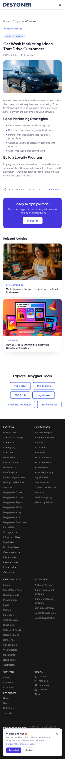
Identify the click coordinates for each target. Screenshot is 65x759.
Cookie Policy (27, 744)
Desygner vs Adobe (13, 497)
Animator (7, 487)
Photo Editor (9, 527)
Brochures (8, 625)
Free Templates (11, 472)
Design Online (10, 432)
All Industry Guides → (44, 502)
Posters (7, 610)
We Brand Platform (43, 585)
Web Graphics (10, 650)
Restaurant (39, 492)
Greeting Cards (11, 620)
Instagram (43, 681)
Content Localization (45, 613)
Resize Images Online (14, 477)
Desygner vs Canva (12, 492)
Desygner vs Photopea (14, 522)
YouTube (42, 676)
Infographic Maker (12, 537)
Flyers (6, 605)
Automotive (40, 442)
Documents (9, 655)
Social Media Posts (12, 590)
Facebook (54, 189)
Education (39, 452)
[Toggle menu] (60, 5)
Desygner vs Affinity (12, 507)
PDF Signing (44, 385)
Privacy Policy (13, 744)
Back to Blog (14, 28)
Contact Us (9, 687)
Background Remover (14, 482)
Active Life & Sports (44, 432)
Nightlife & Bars (42, 477)
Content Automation (44, 618)
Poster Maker (9, 567)
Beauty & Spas (41, 447)
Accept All (14, 750)
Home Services (42, 467)
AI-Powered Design (13, 437)
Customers (9, 682)
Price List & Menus (12, 630)
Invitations (8, 615)
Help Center (9, 708)
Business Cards (11, 595)
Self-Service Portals (44, 608)
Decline (29, 750)
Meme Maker (9, 557)
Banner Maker (49, 404)
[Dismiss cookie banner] (57, 734)
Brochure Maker (11, 547)
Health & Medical (42, 462)
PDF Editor (20, 385)
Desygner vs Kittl (11, 517)
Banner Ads (9, 640)
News (6, 698)
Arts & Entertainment (44, 437)
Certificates (9, 665)
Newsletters (9, 660)
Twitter (31, 189)
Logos (6, 585)
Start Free (32, 220)
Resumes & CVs (11, 635)
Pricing (6, 677)
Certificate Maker (12, 552)
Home (6, 21)
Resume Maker (10, 562)
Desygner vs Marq (12, 512)
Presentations (10, 600)
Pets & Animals (41, 482)
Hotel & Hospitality (43, 472)
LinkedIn (42, 189)
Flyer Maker (8, 542)
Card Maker (9, 572)
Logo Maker (43, 395)
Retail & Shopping (43, 497)
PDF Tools (20, 395)
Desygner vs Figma (12, 502)
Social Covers (10, 645)
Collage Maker (10, 532)
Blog (15, 21)
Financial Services (43, 457)
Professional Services (45, 487)
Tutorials (7, 713)
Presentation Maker (19, 404)
